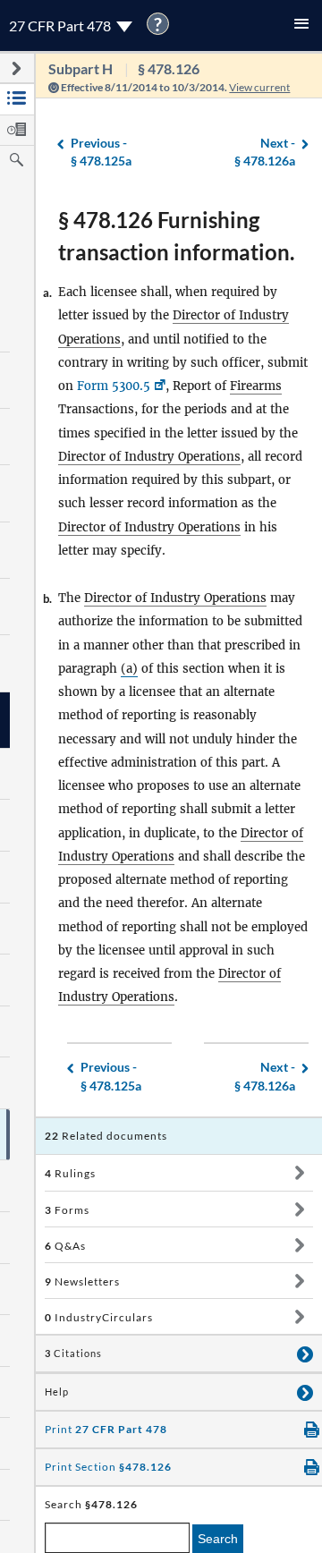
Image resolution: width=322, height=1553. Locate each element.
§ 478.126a (264, 152)
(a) (129, 668)
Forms (67, 1210)
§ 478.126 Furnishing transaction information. (176, 236)
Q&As (65, 1245)
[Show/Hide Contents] (299, 1173)
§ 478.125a (101, 152)
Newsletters (82, 1281)
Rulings (70, 1173)
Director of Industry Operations (149, 456)
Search (218, 1539)
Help (57, 1392)
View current (259, 87)
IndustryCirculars (99, 1317)
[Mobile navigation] (301, 25)
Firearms (256, 386)
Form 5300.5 (113, 386)
